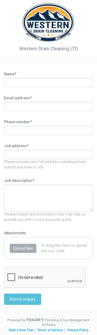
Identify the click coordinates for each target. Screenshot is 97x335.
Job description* (19, 180)
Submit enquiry (23, 299)
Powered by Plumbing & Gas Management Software (48, 322)
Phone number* (18, 122)
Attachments (15, 233)
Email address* (18, 98)
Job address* (16, 146)
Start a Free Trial (21, 330)
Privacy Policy (77, 330)
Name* (10, 74)
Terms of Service (50, 330)
